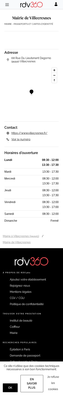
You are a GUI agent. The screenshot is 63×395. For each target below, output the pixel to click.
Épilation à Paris (20, 349)
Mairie (14, 333)
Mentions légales (20, 291)
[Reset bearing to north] (54, 80)
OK (10, 387)
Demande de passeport (25, 355)
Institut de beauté (21, 320)
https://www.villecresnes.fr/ (29, 133)
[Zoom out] (54, 75)
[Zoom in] (54, 70)
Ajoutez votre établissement (28, 279)
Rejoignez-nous (20, 285)
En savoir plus (32, 383)
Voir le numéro (20, 139)
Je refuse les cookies (53, 383)
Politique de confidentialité (27, 304)
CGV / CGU (17, 298)
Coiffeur (15, 326)
